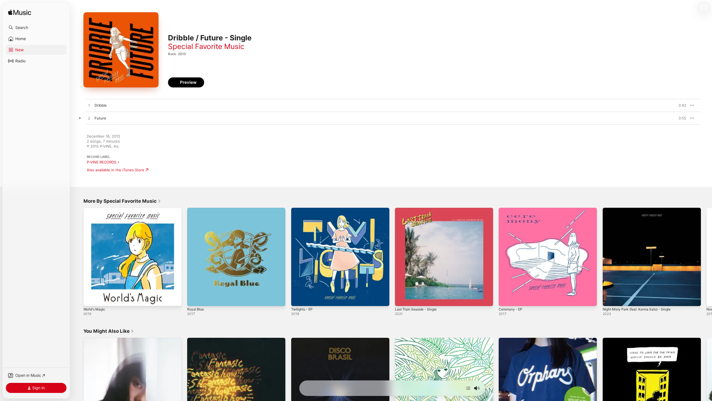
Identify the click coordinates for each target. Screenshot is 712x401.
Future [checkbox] (100, 118)
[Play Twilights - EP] (298, 299)
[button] (36, 27)
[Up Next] (468, 388)
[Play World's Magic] (90, 299)
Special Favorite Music (206, 46)
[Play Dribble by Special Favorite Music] (89, 105)
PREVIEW (680, 105)
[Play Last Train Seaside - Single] (402, 299)
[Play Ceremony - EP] (505, 299)
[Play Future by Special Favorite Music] (89, 118)
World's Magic (95, 210)
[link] (122, 201)
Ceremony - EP (512, 210)
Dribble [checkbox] (101, 105)
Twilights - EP (303, 210)
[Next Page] (706, 257)
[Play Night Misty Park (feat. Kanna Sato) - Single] (609, 299)
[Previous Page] (78, 257)
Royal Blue (196, 210)
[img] (19, 12)
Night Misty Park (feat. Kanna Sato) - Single (640, 210)
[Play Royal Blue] (194, 299)
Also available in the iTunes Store (115, 170)
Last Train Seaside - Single (418, 210)
